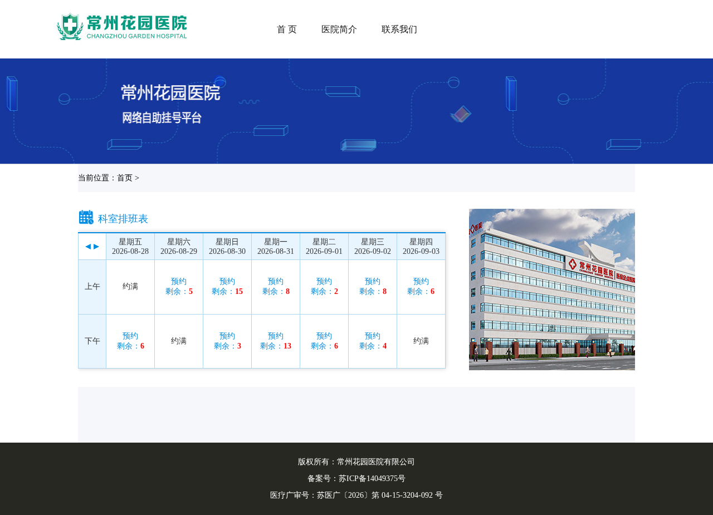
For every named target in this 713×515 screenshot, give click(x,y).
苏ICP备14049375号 (372, 478)
